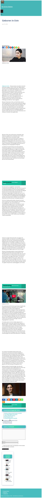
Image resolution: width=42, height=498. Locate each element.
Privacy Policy (6, 491)
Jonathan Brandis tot (7, 421)
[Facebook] (3, 48)
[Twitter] (5, 48)
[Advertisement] (14, 35)
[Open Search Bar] (1, 14)
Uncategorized (6, 420)
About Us (5, 492)
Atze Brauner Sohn (8, 417)
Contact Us (5, 493)
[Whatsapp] (16, 48)
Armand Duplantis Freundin (10, 418)
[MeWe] (13, 48)
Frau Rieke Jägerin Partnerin (10, 414)
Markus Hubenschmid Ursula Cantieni (13, 413)
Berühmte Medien (7, 7)
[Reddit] (7, 48)
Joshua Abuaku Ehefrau (9, 415)
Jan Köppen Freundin (7, 423)
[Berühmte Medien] (2, 3)
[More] (18, 48)
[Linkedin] (9, 48)
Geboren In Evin (5, 86)
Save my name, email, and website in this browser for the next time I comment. (13, 446)
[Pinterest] (11, 48)
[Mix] (14, 48)
